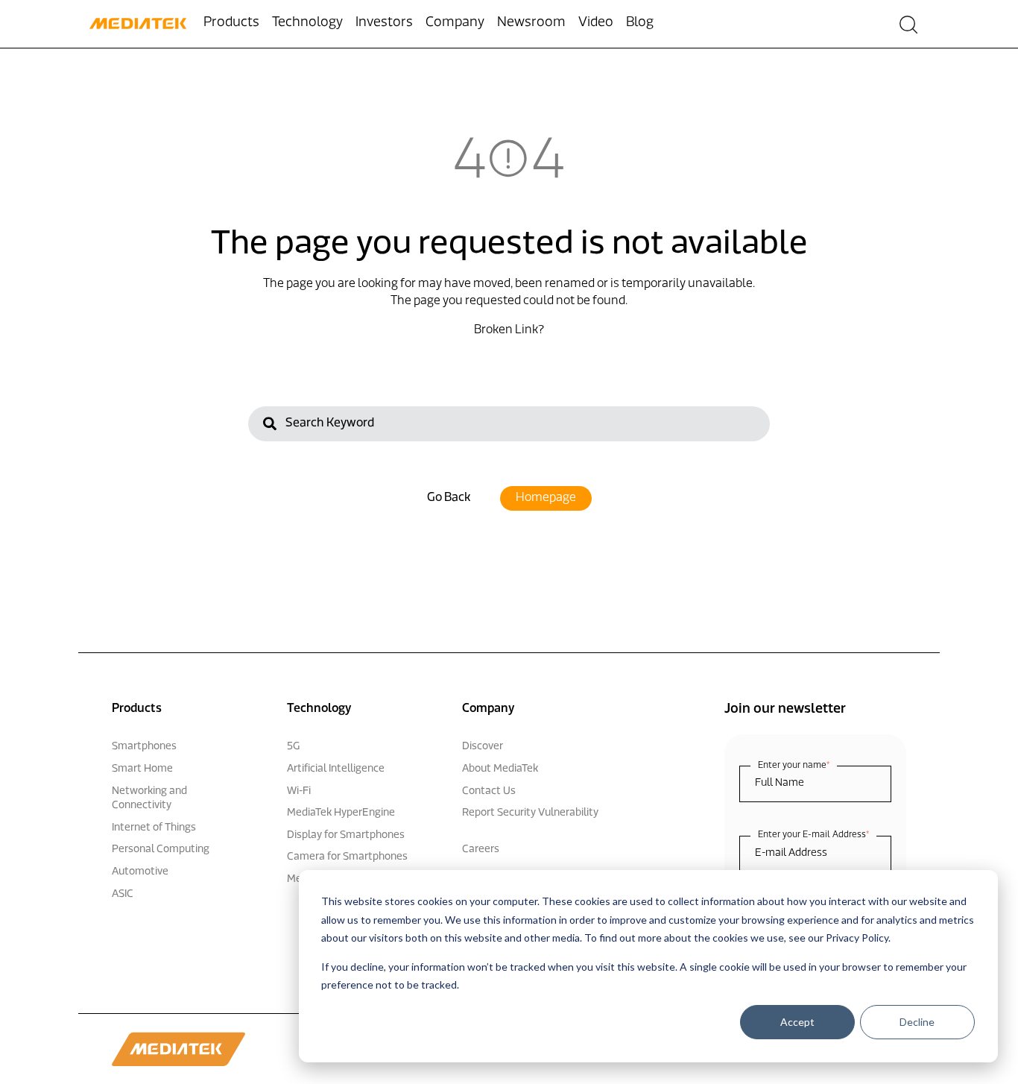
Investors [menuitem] (384, 23)
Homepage (546, 498)
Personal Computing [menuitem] (160, 849)
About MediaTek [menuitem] (500, 769)
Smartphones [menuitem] (144, 746)
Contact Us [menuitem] (489, 791)
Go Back (448, 498)
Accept (797, 1021)
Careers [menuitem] (480, 849)
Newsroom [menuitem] (531, 23)
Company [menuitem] (455, 23)
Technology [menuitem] (307, 23)
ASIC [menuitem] (122, 894)
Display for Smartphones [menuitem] (346, 835)
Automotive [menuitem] (140, 871)
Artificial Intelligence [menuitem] (336, 769)
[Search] (269, 426)
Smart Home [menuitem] (142, 769)
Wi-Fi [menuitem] (299, 791)
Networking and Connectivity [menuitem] (149, 799)
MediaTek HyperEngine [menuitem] (341, 813)
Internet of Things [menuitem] (154, 828)
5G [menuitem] (293, 746)
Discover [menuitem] (482, 746)
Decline (917, 1021)
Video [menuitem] (595, 23)
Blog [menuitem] (640, 23)
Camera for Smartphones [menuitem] (347, 857)
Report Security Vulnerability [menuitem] (530, 813)
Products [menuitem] (231, 23)
